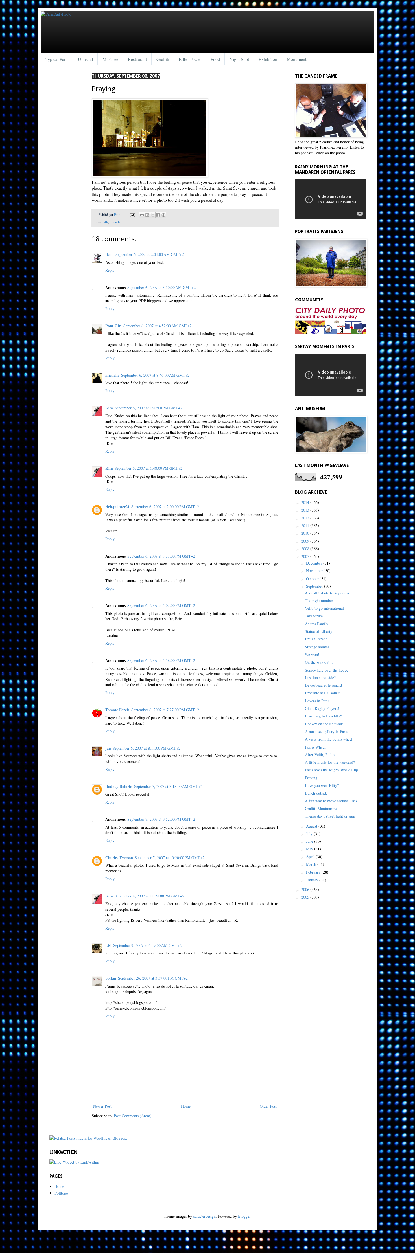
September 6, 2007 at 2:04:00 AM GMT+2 (149, 254)
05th (105, 222)
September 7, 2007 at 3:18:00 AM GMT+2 (168, 786)
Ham (109, 254)
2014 (305, 502)
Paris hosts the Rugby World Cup (331, 770)
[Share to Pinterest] (163, 215)
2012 (305, 518)
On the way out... (319, 662)
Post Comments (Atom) (133, 1115)
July (310, 833)
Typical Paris (56, 59)
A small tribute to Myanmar (327, 593)
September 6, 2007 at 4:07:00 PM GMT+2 (161, 605)
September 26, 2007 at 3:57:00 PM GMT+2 (153, 978)
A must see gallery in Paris (326, 731)
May (310, 849)
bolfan (110, 978)
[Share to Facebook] (158, 215)
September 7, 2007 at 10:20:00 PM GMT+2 (169, 857)
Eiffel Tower (190, 59)
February (314, 872)
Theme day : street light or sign (330, 816)
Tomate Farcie (117, 710)
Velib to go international (324, 608)
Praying (311, 777)
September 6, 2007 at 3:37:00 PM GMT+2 (161, 556)
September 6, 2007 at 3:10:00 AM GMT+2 (161, 287)
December (314, 563)
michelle (112, 375)
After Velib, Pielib (320, 754)
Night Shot (239, 59)
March (311, 864)
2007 (305, 556)
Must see (110, 59)
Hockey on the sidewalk (324, 724)
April (311, 856)
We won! (312, 654)
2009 (305, 541)
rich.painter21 (117, 507)
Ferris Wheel (315, 747)
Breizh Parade (316, 639)
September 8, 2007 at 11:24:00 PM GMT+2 (149, 896)
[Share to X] (153, 215)
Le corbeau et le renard (323, 685)
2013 (305, 510)
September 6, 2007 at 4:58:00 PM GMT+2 (161, 660)
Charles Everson (119, 858)
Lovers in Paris (317, 700)
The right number (319, 600)
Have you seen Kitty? (322, 785)
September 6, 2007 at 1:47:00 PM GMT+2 (148, 408)
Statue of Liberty (318, 631)
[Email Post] (132, 214)
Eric (117, 214)
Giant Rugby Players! (322, 708)
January (312, 880)
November (315, 570)
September (315, 586)
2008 (305, 548)
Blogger (244, 1216)
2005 (305, 897)
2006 (305, 889)
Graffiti (162, 59)
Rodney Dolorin (118, 786)
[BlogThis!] (147, 215)
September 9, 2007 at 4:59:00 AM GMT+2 (147, 945)
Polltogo (61, 1193)
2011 (305, 525)
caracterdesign (204, 1216)
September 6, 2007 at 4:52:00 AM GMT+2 (157, 325)
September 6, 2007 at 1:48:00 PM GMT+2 (148, 468)
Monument (296, 59)
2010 (305, 533)
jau (108, 748)
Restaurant (137, 59)
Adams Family (316, 623)
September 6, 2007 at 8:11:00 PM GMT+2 (146, 748)
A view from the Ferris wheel (328, 739)
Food (215, 59)
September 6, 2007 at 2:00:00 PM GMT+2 (165, 506)
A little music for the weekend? (330, 762)
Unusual (85, 59)
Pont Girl (113, 326)
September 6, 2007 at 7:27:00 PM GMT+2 (165, 709)
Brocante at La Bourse (322, 692)
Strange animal (317, 646)
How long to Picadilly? (323, 716)
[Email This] (142, 215)
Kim (109, 408)
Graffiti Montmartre (321, 808)
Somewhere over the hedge (326, 670)
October (313, 578)
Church (115, 222)
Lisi (108, 945)
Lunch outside (316, 793)
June (310, 841)
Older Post (268, 1106)
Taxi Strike (314, 615)
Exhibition (268, 59)
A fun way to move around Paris (331, 801)
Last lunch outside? (320, 677)
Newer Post (102, 1106)
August (312, 826)
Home (186, 1106)
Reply (110, 270)
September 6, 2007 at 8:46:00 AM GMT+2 (155, 375)
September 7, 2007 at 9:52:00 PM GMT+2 (161, 819)
